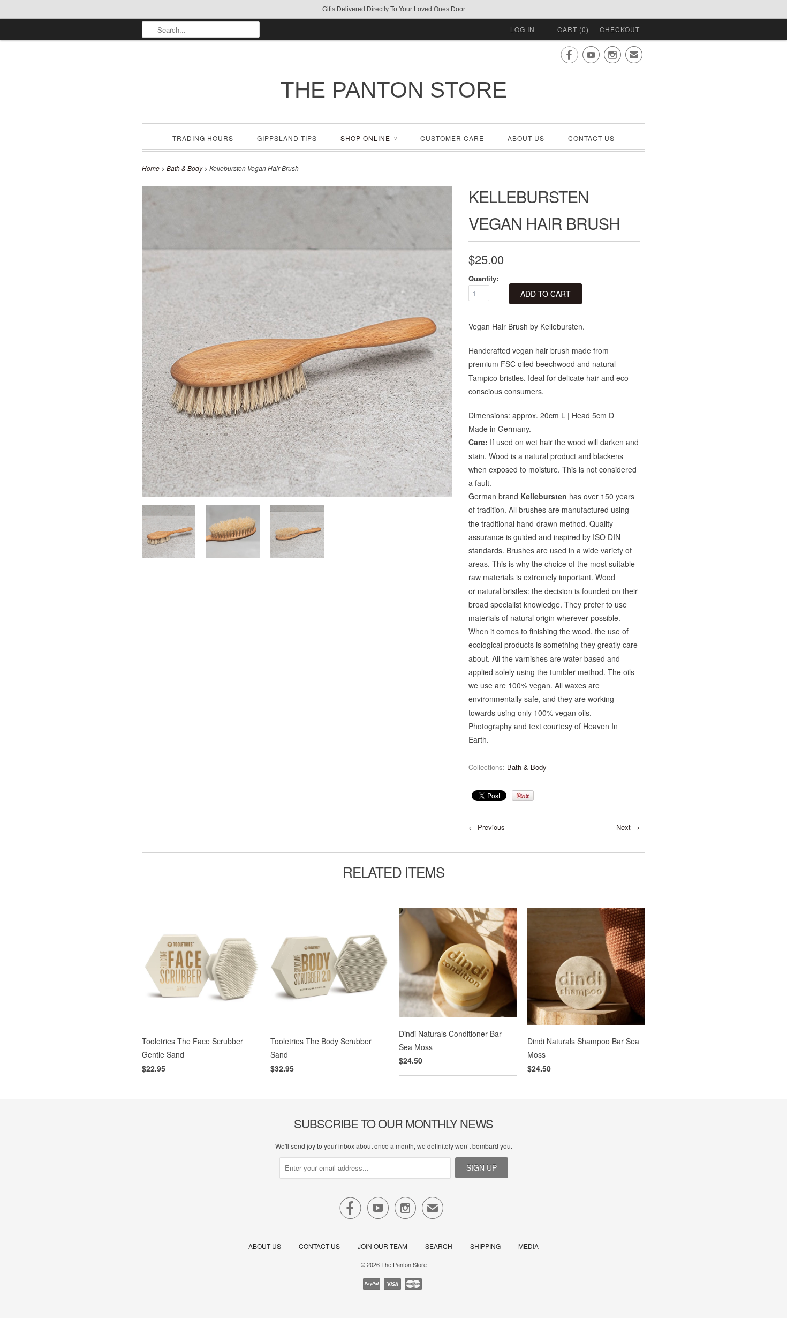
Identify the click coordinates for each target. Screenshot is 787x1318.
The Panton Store (394, 90)
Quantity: (483, 278)
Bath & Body (184, 168)
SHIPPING (485, 1245)
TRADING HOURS (202, 138)
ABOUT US (526, 138)
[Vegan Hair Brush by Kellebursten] (168, 533)
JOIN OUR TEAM (383, 1245)
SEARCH (438, 1245)
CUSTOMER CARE (452, 138)
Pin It (523, 795)
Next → (628, 827)
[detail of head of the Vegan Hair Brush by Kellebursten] (233, 533)
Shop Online (368, 138)
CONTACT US (591, 138)
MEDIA (528, 1245)
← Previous (486, 827)
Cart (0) (573, 29)
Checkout (620, 29)
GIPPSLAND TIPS (287, 138)
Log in (522, 29)
